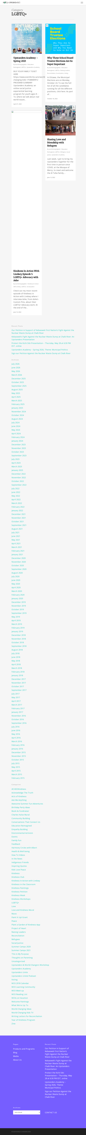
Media (16, 1056)
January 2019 (17, 631)
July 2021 (15, 532)
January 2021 (17, 554)
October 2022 (18, 481)
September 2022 (19, 485)
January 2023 (17, 470)
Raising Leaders (65, 70)
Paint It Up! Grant (20, 917)
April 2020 (16, 587)
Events (15, 836)
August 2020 (17, 573)
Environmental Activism (22, 833)
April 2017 (16, 701)
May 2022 (16, 496)
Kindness (16, 873)
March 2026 (17, 375)
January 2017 (17, 712)
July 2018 (15, 653)
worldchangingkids (20, 64)
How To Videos (18, 855)
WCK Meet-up (18, 990)
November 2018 (19, 639)
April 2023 (16, 463)
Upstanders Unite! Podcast (24, 976)
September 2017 (19, 690)
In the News (17, 858)
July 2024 (15, 422)
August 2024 (17, 419)
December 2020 (19, 558)
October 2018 (18, 642)
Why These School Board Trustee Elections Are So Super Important (60, 61)
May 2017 (16, 697)
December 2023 (19, 444)
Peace (14, 921)
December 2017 (19, 679)
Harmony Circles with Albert (24, 847)
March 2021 (17, 547)
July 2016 (15, 726)
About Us (17, 1060)
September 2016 (19, 723)
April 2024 (16, 433)
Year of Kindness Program (23, 1020)
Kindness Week (18, 895)
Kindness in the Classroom (23, 884)
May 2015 (16, 767)
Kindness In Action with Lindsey (26, 880)
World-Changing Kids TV (22, 1012)
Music (14, 913)
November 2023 (19, 448)
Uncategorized (18, 961)
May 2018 (16, 660)
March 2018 (17, 668)
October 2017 (18, 686)
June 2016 (16, 730)
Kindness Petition (19, 891)
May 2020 (16, 584)
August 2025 (17, 389)
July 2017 (15, 693)
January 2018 (17, 675)
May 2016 (16, 734)
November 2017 (19, 682)
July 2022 (15, 488)
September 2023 (19, 455)
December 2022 (19, 474)
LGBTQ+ (23, 67)
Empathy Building (20, 829)
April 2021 (16, 543)
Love (14, 906)
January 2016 (17, 748)
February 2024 (18, 437)
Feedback (16, 844)
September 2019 (19, 613)
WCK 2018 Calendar (20, 983)
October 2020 (18, 565)
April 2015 (16, 770)
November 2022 (19, 477)
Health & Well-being (21, 851)
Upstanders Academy (33, 67)
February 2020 (18, 595)
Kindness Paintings (20, 888)
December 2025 (19, 378)
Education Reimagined (22, 825)
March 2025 (17, 400)
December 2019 (19, 602)
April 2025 (16, 397)
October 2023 (18, 452)
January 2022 (17, 510)
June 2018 (16, 657)
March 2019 (17, 624)
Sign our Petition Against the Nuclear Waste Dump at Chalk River (41, 353)
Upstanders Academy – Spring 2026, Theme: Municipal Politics (40, 349)
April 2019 (16, 620)
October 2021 (18, 521)
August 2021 (17, 529)
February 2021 (18, 551)
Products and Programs (24, 1049)
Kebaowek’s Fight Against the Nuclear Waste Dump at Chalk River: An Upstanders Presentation (43, 338)
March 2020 (17, 591)
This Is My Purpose (20, 954)
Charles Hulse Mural (21, 814)
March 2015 (17, 774)
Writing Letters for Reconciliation (27, 1016)
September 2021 (19, 525)
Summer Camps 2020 (21, 946)
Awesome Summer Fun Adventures (27, 803)
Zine (13, 1023)
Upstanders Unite (20, 972)
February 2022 (18, 507)
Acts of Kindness (19, 796)
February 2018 (18, 671)
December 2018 (19, 635)
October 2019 (18, 609)
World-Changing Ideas (21, 1009)
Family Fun (16, 840)
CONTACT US (51, 1112)
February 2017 (18, 708)
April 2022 (16, 499)
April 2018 (16, 664)
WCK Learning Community (23, 987)
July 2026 (15, 364)
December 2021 (19, 514)
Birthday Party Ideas (21, 807)
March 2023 (17, 466)
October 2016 (18, 719)
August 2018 (17, 649)
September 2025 (19, 386)
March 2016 (17, 741)
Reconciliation (51, 73)
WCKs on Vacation (20, 998)
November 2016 (19, 715)
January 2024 (17, 441)
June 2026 (16, 367)
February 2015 (18, 778)
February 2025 (18, 404)
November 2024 (19, 411)
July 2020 (15, 576)
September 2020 (19, 569)
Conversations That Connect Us (26, 822)
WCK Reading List (19, 994)
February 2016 (18, 745)
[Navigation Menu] (82, 2)
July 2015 (15, 763)
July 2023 (15, 459)
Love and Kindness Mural (23, 910)
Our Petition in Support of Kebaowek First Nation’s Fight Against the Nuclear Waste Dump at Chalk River (43, 331)
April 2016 (16, 737)
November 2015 (19, 756)
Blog (15, 1052)
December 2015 (19, 752)
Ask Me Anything (19, 800)
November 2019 (19, 606)
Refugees (63, 152)
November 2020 (19, 562)
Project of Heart (19, 928)
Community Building (21, 818)
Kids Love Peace (19, 869)
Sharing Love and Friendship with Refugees (56, 142)
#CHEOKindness (19, 789)
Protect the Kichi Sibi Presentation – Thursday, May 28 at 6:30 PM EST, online (41, 344)
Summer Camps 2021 (21, 950)
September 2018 (19, 646)
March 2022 (17, 503)
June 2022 (16, 492)
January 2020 (17, 598)
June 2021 (16, 536)
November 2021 (19, 518)
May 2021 (16, 540)
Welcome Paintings (20, 1001)
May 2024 (16, 430)
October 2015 (18, 759)
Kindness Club (18, 877)
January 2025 (17, 408)
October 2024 (18, 415)
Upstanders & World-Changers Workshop (30, 965)
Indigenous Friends (20, 862)
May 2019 (16, 617)
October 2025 (18, 382)
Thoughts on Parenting (22, 957)
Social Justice (60, 73)
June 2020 (16, 580)
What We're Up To (20, 1005)
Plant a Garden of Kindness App (26, 924)
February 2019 (18, 628)
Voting (66, 73)
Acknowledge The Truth (22, 792)
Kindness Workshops (21, 899)
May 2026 (16, 371)
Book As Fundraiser (20, 811)
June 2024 (16, 426)
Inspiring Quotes (19, 866)
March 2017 (17, 704)
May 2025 (16, 393)
